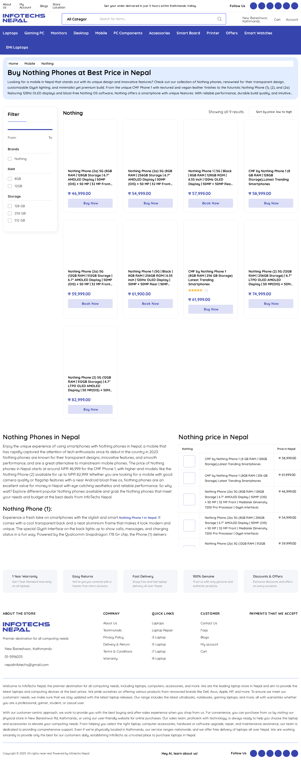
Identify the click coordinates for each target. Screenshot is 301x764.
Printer (213, 33)
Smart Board (188, 33)
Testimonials (112, 630)
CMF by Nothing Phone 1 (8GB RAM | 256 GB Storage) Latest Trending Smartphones (210, 277)
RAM (11, 169)
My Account (25, 6)
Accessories (159, 33)
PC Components (128, 33)
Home (13, 63)
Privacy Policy (113, 637)
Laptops (10, 33)
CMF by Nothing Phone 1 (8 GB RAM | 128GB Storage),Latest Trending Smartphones (269, 177)
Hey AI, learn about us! (180, 753)
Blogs (44, 6)
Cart (204, 651)
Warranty (110, 658)
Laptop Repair (162, 630)
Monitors (59, 33)
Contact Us (209, 623)
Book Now (210, 203)
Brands (13, 149)
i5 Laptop (159, 644)
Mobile (101, 33)
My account (209, 644)
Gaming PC (34, 33)
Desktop (81, 33)
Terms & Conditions (117, 651)
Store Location (59, 6)
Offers (232, 33)
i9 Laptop (159, 658)
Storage (14, 196)
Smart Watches (258, 33)
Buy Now (90, 203)
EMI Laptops (17, 47)
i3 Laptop (159, 637)
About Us (7, 6)
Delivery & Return (116, 644)
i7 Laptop (159, 651)
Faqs (204, 630)
